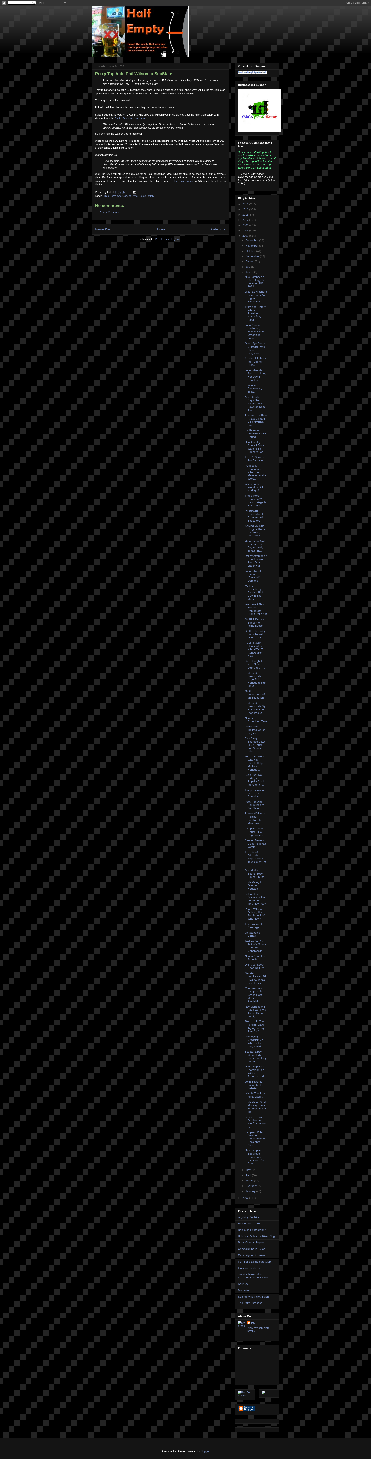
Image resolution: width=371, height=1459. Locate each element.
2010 (245, 219)
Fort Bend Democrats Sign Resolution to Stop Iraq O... (256, 707)
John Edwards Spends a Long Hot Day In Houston (255, 375)
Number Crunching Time (256, 719)
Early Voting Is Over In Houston (253, 885)
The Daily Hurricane (250, 1302)
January (251, 1191)
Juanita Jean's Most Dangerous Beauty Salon (253, 1276)
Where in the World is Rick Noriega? (254, 487)
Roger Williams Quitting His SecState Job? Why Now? (255, 913)
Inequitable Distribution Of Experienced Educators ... (255, 515)
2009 (245, 225)
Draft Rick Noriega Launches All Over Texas (256, 634)
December (252, 240)
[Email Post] (133, 192)
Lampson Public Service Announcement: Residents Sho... (256, 1139)
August (250, 261)
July (248, 266)
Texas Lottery (186, 181)
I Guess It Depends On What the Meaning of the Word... (255, 472)
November (252, 245)
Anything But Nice (249, 1217)
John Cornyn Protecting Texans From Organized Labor (254, 332)
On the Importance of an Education (255, 694)
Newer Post (103, 229)
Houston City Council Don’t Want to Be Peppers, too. (254, 446)
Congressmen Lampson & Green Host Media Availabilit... (253, 995)
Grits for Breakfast (249, 1268)
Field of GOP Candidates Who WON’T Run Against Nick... (254, 649)
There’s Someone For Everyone (256, 459)
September (253, 256)
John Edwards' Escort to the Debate (254, 1085)
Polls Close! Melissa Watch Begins (255, 730)
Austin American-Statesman (130, 118)
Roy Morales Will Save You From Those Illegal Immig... (256, 1011)
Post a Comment (109, 212)
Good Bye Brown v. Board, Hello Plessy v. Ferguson (255, 348)
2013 (245, 204)
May (249, 1169)
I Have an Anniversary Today (253, 388)
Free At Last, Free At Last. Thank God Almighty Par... (256, 420)
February (252, 1185)
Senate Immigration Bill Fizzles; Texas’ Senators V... (255, 978)
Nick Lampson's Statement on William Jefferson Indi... (256, 1071)
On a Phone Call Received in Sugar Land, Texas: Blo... (255, 545)
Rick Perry (110, 195)
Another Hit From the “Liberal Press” (255, 362)
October (251, 251)
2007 (245, 235)
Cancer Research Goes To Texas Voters (255, 843)
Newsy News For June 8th (255, 957)
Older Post (218, 229)
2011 (245, 214)
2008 (245, 230)
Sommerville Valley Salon (253, 1296)
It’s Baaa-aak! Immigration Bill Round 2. (255, 433)
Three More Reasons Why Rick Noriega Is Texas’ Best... (255, 500)
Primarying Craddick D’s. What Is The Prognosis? (254, 1041)
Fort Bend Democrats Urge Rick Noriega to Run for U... (255, 679)
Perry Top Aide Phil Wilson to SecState (133, 73)
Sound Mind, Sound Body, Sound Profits (254, 873)
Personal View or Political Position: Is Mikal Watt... (255, 818)
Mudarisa (243, 1290)
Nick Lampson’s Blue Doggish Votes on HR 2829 (254, 281)
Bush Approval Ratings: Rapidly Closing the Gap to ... (256, 779)
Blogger (205, 1451)
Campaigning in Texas (251, 1248)
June (249, 272)
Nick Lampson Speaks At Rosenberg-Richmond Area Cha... (255, 1157)
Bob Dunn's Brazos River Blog (256, 1236)
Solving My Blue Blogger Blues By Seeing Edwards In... (255, 530)
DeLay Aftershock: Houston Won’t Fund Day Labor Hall (256, 560)
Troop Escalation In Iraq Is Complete (255, 793)
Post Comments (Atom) (168, 239)
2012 (245, 209)
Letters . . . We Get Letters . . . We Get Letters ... (255, 1121)
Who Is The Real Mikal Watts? (255, 1095)
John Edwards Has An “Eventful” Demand (253, 575)
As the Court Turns (249, 1223)
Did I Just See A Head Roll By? (255, 966)
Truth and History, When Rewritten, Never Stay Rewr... (255, 313)
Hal (253, 1322)
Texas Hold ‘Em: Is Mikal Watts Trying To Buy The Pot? (255, 1026)
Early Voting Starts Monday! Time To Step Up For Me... (256, 1106)
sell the (173, 181)
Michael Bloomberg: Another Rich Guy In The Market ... (254, 592)
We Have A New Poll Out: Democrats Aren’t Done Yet (256, 609)
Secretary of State (127, 195)
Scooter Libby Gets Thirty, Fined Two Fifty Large (255, 1056)
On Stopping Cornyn (252, 934)
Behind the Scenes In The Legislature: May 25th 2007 (255, 898)
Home (161, 229)
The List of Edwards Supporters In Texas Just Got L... (255, 859)
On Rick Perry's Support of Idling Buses (254, 622)
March (250, 1180)
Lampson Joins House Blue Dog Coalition (254, 832)
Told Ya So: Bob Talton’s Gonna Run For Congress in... (255, 946)
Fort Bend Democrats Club (254, 1261)
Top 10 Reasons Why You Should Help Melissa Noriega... (255, 763)
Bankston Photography (252, 1229)
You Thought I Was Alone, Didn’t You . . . (255, 664)
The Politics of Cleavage (253, 925)
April (249, 1175)
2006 (245, 1197)
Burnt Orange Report (251, 1242)
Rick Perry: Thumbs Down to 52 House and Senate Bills (255, 745)
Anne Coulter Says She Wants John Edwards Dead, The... (255, 403)
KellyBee (243, 1283)
